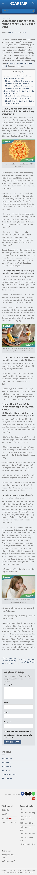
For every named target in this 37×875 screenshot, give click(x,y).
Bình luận (8, 685)
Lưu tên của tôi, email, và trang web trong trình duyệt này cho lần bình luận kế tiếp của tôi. (18, 735)
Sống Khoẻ (6, 770)
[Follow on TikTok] (26, 794)
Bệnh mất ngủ (7, 758)
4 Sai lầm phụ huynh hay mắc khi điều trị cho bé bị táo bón (9, 660)
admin (24, 32)
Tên (6, 703)
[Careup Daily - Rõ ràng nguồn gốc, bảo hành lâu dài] (18, 3)
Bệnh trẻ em (6, 18)
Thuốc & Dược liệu (9, 774)
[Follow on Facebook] (22, 794)
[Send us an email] (30, 794)
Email (6, 712)
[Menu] (3, 3)
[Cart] (33, 3)
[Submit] (33, 11)
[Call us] (33, 794)
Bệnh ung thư (7, 766)
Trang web (7, 722)
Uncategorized (7, 778)
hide (22, 72)
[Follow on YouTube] (33, 798)
